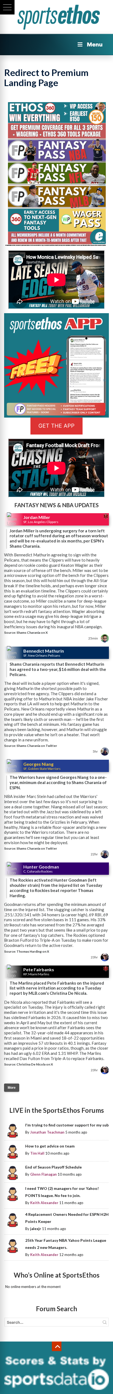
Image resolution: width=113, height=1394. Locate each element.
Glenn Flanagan (43, 1174)
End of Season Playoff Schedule (53, 1167)
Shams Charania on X (32, 632)
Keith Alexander (44, 1203)
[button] (7, 7)
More (12, 1088)
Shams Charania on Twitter (36, 746)
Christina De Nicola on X (34, 1064)
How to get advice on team (50, 1146)
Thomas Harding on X (32, 951)
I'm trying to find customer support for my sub (67, 1125)
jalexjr (35, 1228)
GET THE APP (56, 425)
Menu (95, 44)
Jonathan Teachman (47, 1132)
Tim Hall (37, 1153)
